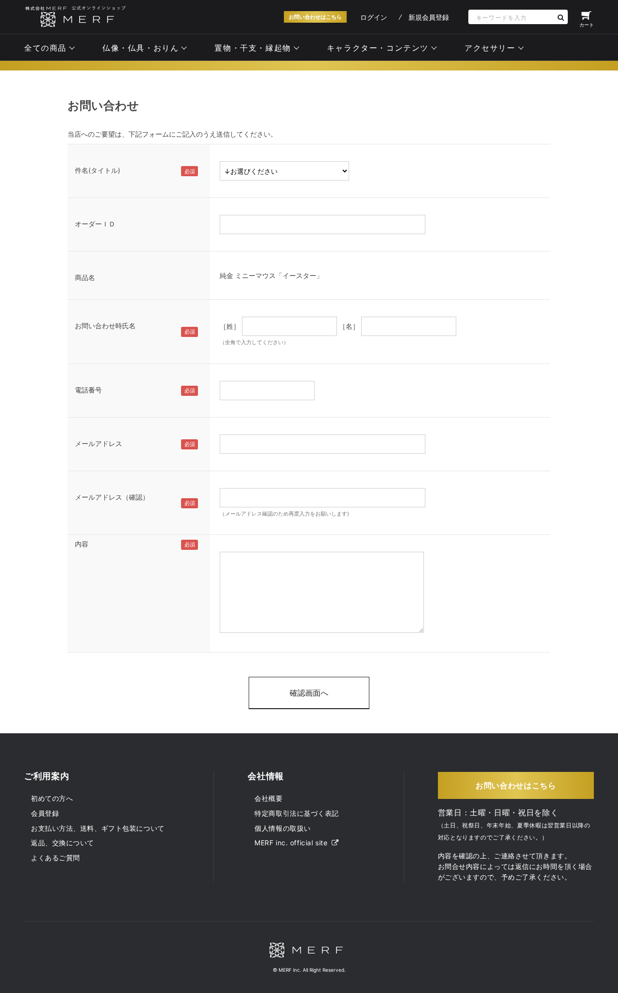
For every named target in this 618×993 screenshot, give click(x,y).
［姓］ (230, 326)
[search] (560, 17)
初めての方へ (52, 798)
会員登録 (45, 813)
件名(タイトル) (97, 170)
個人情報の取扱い (282, 828)
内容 (81, 544)
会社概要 (268, 798)
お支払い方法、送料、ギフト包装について (98, 828)
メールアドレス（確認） (112, 497)
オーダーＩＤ (95, 224)
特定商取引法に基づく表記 (296, 813)
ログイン (373, 17)
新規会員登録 (428, 17)
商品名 (85, 277)
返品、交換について (62, 843)
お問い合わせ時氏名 (105, 326)
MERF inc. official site (291, 843)
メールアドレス (98, 443)
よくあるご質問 (55, 857)
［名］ (349, 326)
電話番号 (88, 390)
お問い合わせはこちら (315, 17)
